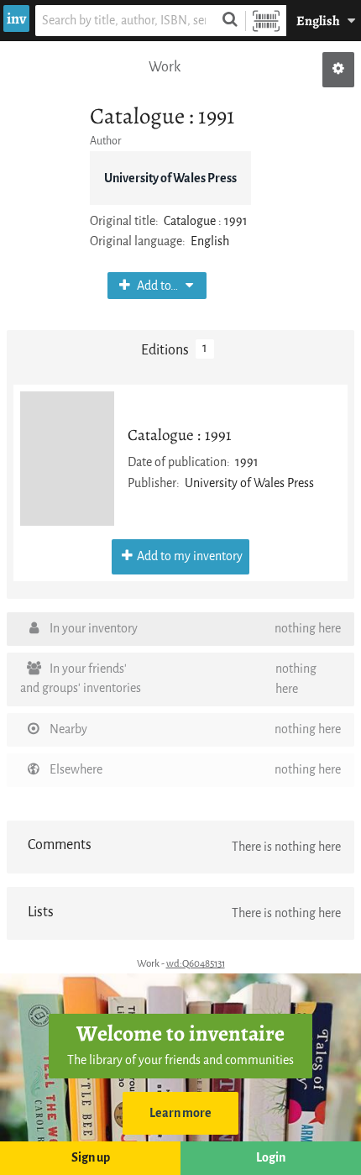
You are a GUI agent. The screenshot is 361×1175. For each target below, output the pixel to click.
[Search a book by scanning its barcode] (266, 20)
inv (16, 18)
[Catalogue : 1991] (67, 458)
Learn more (180, 1113)
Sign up (90, 1158)
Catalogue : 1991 (180, 434)
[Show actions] (338, 69)
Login (270, 1158)
